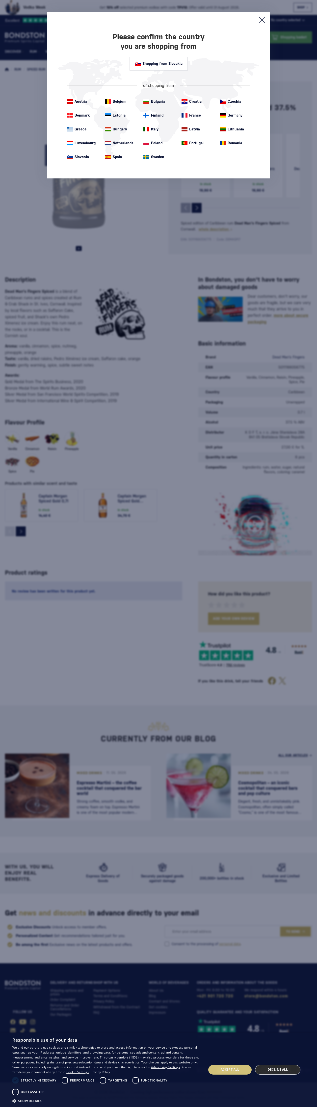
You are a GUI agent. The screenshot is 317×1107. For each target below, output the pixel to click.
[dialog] (158, 1070)
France (195, 115)
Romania (235, 143)
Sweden (157, 157)
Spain (117, 157)
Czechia (234, 101)
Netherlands (123, 143)
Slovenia (82, 157)
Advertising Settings (165, 1067)
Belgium (119, 101)
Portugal (196, 143)
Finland (157, 115)
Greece (80, 129)
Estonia (119, 115)
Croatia (195, 101)
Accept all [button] (230, 1069)
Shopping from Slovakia (162, 63)
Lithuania (236, 129)
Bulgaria (158, 101)
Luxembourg (85, 143)
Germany (235, 115)
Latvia (194, 129)
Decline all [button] (278, 1069)
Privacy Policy (100, 1072)
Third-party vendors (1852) (119, 1057)
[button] (106, 1100)
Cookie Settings (77, 1072)
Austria (81, 101)
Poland (156, 143)
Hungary (120, 129)
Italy (154, 129)
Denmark (82, 115)
